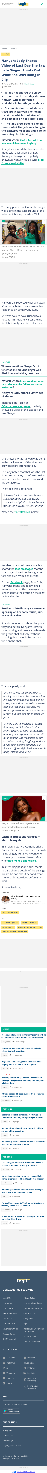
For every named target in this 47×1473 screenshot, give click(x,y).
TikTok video (22, 512)
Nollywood (6, 1042)
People (13, 48)
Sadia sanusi (8, 927)
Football (5, 1068)
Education (5, 1169)
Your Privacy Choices (26, 1471)
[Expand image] (44, 221)
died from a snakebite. (22, 161)
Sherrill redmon (29, 923)
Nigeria (4, 1055)
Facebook (16, 582)
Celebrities (6, 1101)
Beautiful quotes (10, 923)
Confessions (6, 1183)
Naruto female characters (14, 932)
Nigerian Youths (10, 913)
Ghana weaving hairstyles (30, 927)
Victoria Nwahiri (29, 84)
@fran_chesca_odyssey (15, 406)
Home (4, 48)
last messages (24, 569)
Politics (4, 1087)
